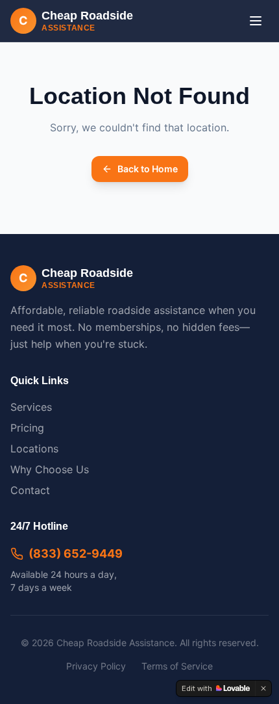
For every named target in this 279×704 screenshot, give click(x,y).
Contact (30, 490)
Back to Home (147, 168)
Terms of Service (177, 665)
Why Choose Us (49, 469)
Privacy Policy (96, 665)
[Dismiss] (263, 688)
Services (31, 406)
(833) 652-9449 (76, 553)
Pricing (27, 427)
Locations (34, 448)
